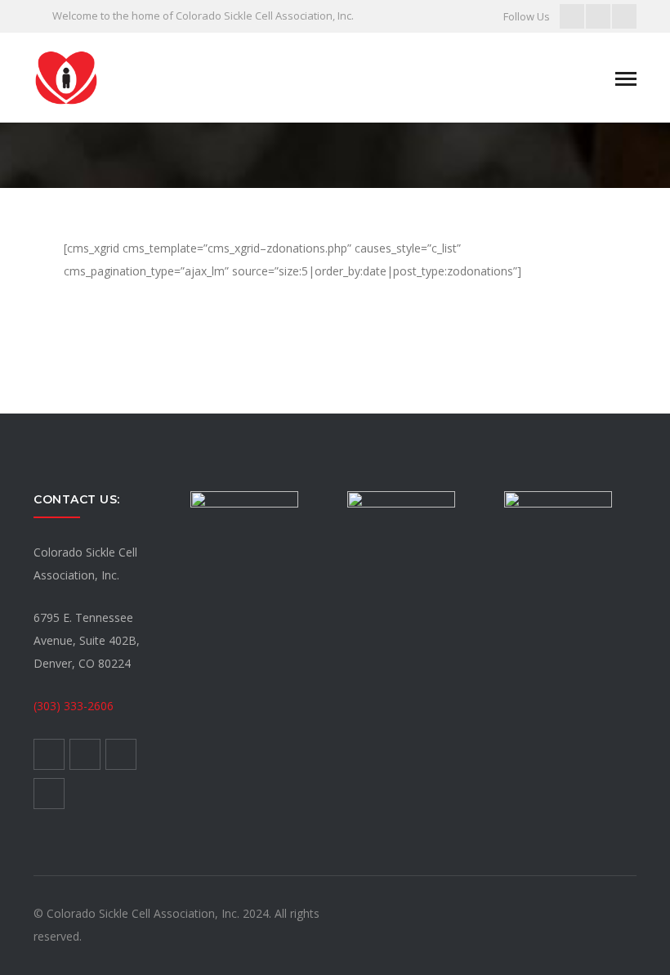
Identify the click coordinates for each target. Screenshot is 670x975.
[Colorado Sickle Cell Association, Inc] (66, 76)
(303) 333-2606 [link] (74, 705)
